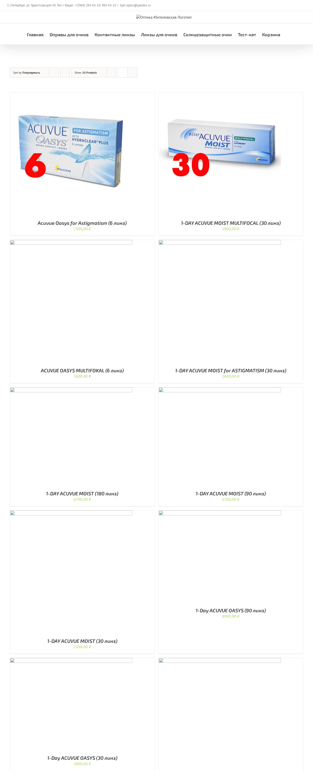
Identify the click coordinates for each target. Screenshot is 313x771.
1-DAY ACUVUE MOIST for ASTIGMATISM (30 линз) (230, 370)
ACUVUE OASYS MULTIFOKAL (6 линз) (82, 370)
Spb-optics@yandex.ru (135, 5)
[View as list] (132, 72)
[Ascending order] (65, 73)
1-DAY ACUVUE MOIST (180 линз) (82, 493)
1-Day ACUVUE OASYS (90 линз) (231, 610)
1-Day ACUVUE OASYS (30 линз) (82, 758)
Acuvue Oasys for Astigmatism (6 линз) (82, 223)
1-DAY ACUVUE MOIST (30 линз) (82, 641)
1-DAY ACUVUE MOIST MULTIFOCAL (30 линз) (231, 223)
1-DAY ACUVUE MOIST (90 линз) (231, 493)
